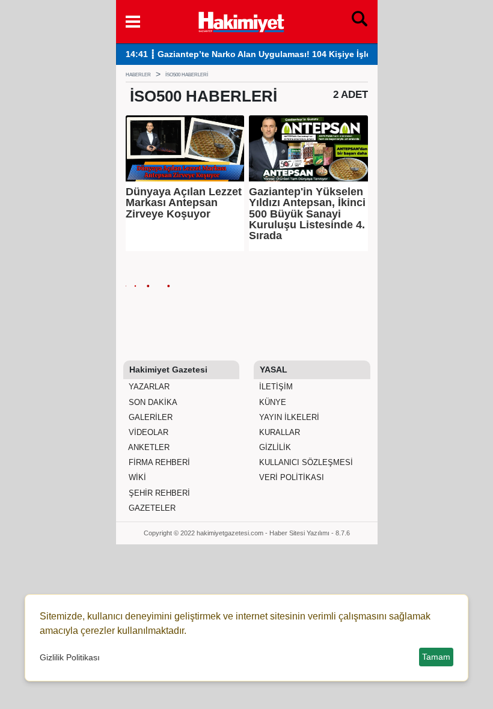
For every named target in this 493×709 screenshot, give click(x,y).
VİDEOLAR (147, 432)
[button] (133, 22)
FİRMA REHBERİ (158, 462)
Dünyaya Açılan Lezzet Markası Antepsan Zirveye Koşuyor (184, 202)
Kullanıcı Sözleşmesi (305, 462)
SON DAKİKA (151, 402)
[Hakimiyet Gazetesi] (241, 20)
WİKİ (136, 477)
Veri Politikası (290, 477)
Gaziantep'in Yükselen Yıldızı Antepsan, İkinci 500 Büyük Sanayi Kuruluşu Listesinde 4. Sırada (307, 214)
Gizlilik (274, 447)
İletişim (275, 386)
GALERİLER (149, 417)
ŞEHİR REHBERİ (158, 493)
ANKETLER (148, 447)
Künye (271, 402)
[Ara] (359, 21)
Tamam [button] (436, 657)
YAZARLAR (148, 386)
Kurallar (278, 432)
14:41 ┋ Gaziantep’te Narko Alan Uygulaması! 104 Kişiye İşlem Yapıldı (267, 54)
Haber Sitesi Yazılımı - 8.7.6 (309, 533)
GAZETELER (151, 508)
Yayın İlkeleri (288, 417)
